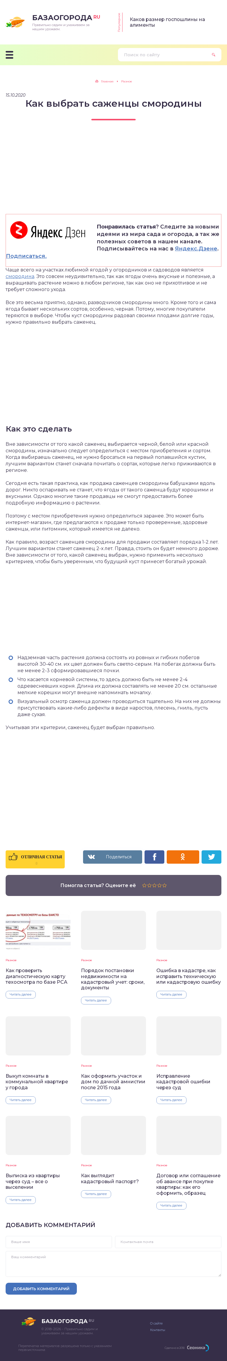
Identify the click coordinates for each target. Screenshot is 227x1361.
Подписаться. (26, 256)
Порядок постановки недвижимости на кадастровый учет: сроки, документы (113, 979)
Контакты (157, 1330)
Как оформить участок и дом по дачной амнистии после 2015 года (113, 1081)
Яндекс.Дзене (196, 248)
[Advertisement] (113, 172)
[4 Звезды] (159, 885)
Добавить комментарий (41, 1288)
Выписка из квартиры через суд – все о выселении (33, 1181)
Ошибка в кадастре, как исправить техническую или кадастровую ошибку (188, 976)
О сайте (156, 1323)
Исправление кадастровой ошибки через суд (183, 1081)
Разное (11, 960)
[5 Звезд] (164, 885)
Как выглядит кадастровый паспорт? (110, 1178)
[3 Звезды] (154, 885)
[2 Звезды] (149, 885)
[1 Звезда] (144, 885)
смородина (20, 276)
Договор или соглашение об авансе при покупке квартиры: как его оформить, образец (188, 1184)
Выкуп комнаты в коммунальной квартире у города (37, 1081)
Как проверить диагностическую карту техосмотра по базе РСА (36, 976)
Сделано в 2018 (174, 1347)
